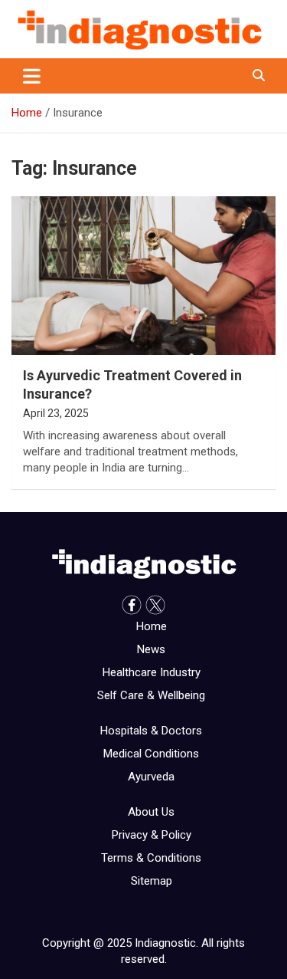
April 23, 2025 (56, 413)
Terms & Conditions (151, 858)
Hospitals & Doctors (151, 731)
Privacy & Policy (151, 835)
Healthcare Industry (152, 672)
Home (151, 626)
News (151, 649)
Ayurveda (151, 777)
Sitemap (151, 881)
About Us (151, 812)
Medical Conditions (151, 754)
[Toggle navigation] (31, 76)
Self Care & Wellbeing (151, 695)
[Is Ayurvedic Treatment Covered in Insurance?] (143, 276)
